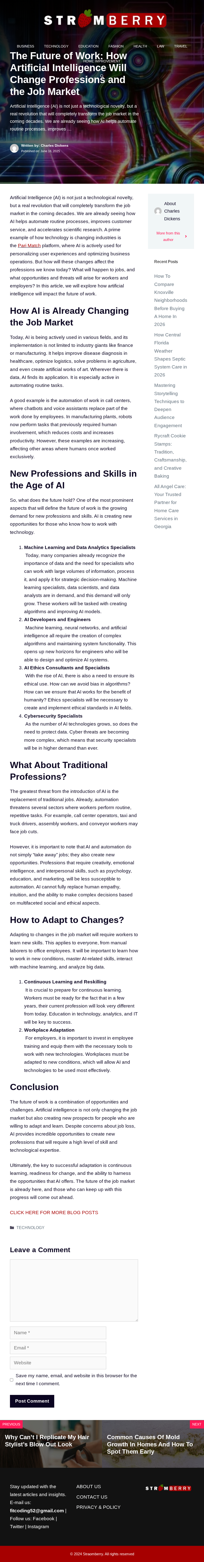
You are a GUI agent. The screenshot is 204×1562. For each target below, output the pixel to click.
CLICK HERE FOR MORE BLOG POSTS (54, 1212)
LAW (160, 46)
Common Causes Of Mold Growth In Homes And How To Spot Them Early (150, 1444)
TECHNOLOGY (56, 46)
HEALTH (140, 46)
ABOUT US (88, 1486)
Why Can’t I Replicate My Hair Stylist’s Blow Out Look (47, 1441)
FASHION (116, 46)
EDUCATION (88, 46)
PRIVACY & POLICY (98, 1507)
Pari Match (29, 245)
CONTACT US (91, 1497)
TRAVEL (180, 46)
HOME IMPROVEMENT (102, 61)
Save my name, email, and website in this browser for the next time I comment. (76, 1379)
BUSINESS (25, 46)
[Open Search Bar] (102, 76)
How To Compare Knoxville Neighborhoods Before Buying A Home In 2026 (170, 300)
